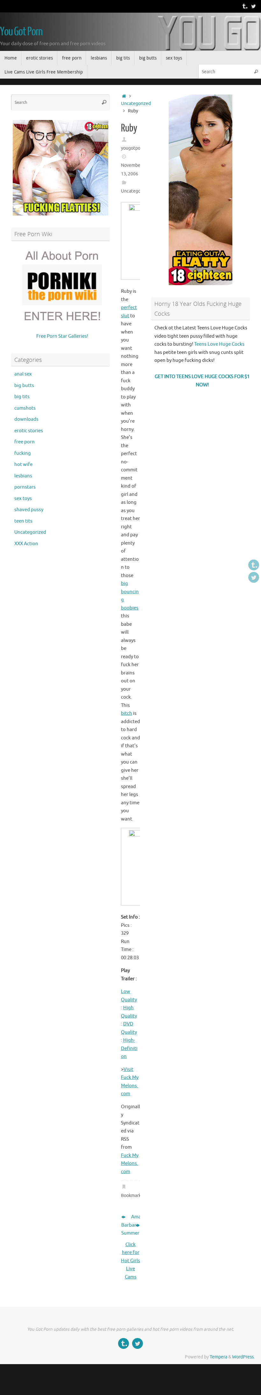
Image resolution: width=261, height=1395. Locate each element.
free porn (24, 442)
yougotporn (133, 148)
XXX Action (26, 544)
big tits (22, 397)
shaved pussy (28, 510)
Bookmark (131, 1195)
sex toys (23, 499)
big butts (24, 386)
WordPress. (243, 1357)
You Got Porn (21, 31)
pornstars (25, 487)
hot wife (23, 464)
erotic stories (28, 431)
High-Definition (129, 1048)
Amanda (135, 1217)
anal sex (23, 374)
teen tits (23, 521)
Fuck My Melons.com (129, 1163)
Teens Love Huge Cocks (219, 344)
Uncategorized (136, 103)
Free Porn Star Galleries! (62, 336)
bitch (126, 713)
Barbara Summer (125, 1229)
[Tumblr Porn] (244, 6)
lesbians (23, 476)
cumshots (25, 408)
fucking (22, 453)
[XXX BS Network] (253, 6)
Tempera (218, 1357)
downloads (26, 419)
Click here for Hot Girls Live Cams (130, 1261)
